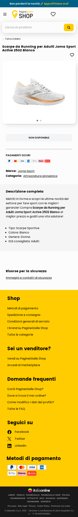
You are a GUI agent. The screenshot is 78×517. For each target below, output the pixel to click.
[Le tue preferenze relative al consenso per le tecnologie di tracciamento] (71, 510)
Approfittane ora (55, 3)
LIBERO (11, 495)
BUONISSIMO (33, 502)
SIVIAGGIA (50, 498)
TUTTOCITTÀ (32, 498)
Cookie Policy (43, 506)
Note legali (22, 506)
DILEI (42, 498)
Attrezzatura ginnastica (40, 176)
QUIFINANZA (62, 498)
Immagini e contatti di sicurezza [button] (29, 278)
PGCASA (66, 495)
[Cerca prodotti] (69, 27)
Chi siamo (12, 506)
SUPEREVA (46, 502)
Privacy (32, 506)
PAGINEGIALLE (33, 495)
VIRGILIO (21, 495)
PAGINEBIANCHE (17, 498)
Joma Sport (26, 171)
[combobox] (39, 27)
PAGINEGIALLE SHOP (51, 495)
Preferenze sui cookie (60, 506)
